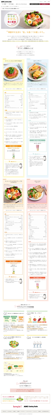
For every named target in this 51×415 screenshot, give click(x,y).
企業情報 (49, 1)
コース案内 (4, 4)
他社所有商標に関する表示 (45, 411)
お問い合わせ (40, 1)
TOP (1, 6)
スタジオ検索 (11, 4)
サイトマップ (35, 411)
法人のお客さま (9, 411)
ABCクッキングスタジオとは (21, 4)
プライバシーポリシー (29, 411)
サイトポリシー (23, 411)
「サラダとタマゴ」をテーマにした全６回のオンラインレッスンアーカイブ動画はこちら (25, 390)
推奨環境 (40, 411)
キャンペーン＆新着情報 (5, 6)
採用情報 (45, 1)
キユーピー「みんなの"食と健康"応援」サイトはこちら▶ (36, 400)
